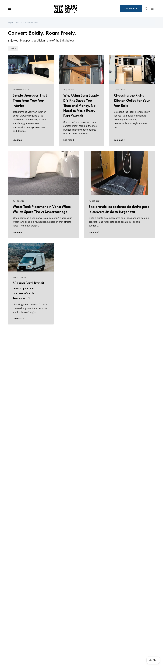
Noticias (18, 22)
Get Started (131, 8)
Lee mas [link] (17, 140)
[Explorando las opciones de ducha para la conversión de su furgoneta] (119, 173)
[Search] (146, 8)
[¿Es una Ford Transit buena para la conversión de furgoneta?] (31, 257)
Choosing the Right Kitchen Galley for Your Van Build (132, 101)
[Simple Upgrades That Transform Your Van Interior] (31, 69)
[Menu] (152, 8)
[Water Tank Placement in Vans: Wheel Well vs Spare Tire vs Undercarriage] (43, 173)
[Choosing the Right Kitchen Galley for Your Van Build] (132, 69)
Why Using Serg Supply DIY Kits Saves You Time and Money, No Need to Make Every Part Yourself (81, 106)
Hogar (10, 22)
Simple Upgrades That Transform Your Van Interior (30, 101)
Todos (13, 48)
